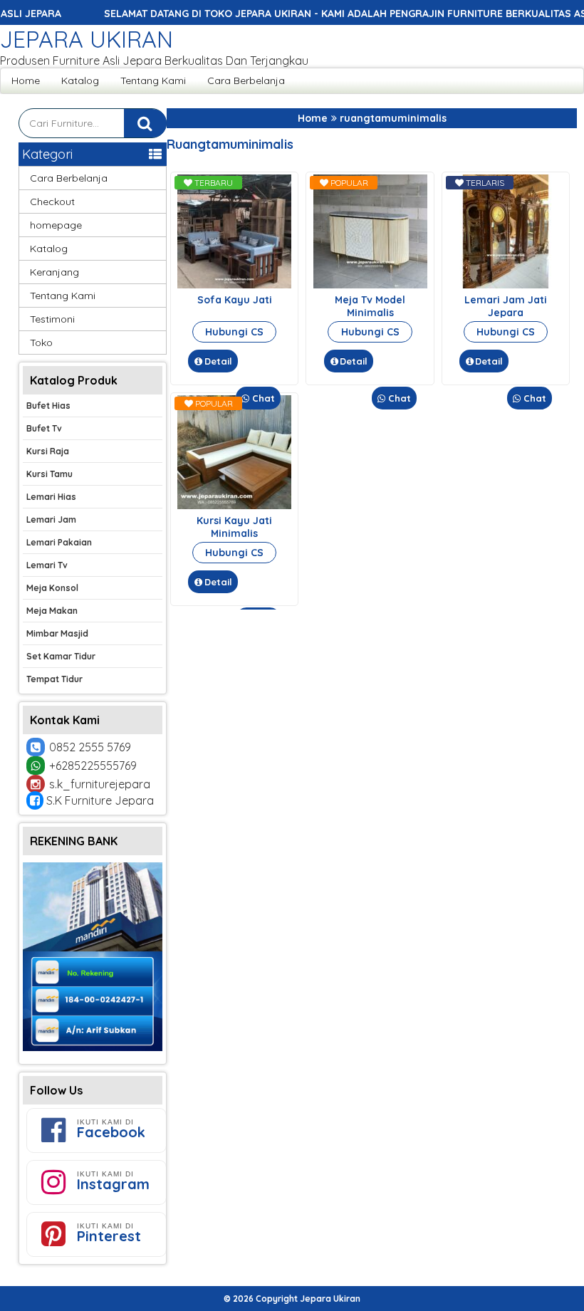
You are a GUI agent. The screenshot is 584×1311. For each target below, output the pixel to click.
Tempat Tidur (54, 679)
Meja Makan (52, 610)
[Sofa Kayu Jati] (234, 284)
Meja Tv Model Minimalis (370, 306)
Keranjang (54, 272)
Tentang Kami (153, 80)
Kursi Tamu (49, 474)
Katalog (80, 80)
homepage (56, 225)
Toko (41, 342)
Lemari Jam (51, 519)
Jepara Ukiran (86, 39)
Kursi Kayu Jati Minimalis (234, 527)
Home (25, 80)
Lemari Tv (47, 565)
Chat (262, 398)
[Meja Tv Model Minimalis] (370, 284)
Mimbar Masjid (57, 633)
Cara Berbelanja (246, 80)
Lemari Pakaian (59, 542)
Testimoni (52, 319)
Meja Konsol (52, 588)
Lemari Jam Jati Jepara (505, 306)
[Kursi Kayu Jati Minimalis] (234, 505)
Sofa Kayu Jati (234, 299)
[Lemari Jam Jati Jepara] (506, 284)
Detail (218, 361)
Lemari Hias (51, 496)
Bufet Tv (44, 428)
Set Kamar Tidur (60, 656)
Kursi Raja (47, 451)
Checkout (52, 201)
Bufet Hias (48, 405)
